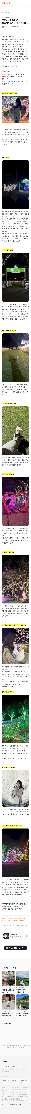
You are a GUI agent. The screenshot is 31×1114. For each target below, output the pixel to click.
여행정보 (7, 12)
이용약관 (4, 1104)
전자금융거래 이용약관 (12, 1104)
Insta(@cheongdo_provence (12, 81)
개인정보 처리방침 (23, 1104)
